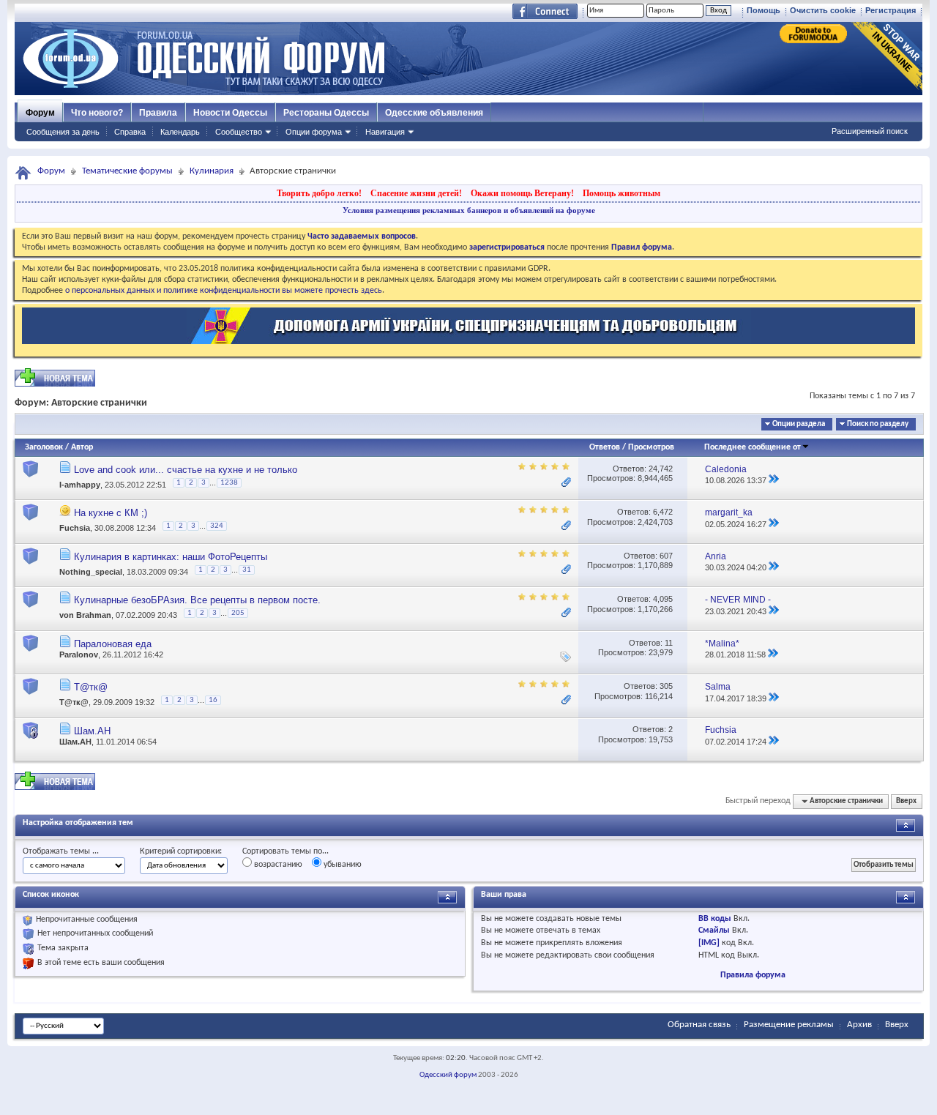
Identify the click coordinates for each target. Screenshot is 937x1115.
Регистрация (890, 10)
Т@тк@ (91, 687)
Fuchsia (74, 528)
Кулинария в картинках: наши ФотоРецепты (170, 556)
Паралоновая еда (113, 643)
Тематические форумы (127, 171)
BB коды (714, 918)
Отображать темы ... (61, 851)
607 (666, 555)
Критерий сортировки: (181, 851)
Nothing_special (90, 571)
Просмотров (651, 447)
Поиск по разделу (877, 424)
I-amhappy (79, 484)
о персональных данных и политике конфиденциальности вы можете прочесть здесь (223, 290)
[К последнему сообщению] (774, 480)
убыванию (341, 864)
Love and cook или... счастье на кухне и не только (185, 469)
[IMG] (709, 943)
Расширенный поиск (870, 131)
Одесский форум (448, 1075)
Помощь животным (621, 193)
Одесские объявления (434, 113)
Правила (158, 113)
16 (213, 700)
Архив (859, 1024)
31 (246, 570)
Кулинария (212, 171)
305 (666, 686)
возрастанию (277, 864)
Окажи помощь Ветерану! (522, 193)
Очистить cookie (823, 10)
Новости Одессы (230, 113)
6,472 (663, 511)
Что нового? (97, 113)
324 (216, 526)
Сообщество (238, 131)
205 (237, 613)
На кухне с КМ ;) (110, 512)
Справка (130, 131)
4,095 (663, 598)
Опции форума (313, 131)
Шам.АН (92, 731)
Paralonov (78, 654)
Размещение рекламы (789, 1024)
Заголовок (44, 447)
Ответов (604, 447)
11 (669, 642)
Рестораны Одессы (326, 113)
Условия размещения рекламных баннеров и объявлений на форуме (469, 210)
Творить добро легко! (319, 193)
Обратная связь (699, 1024)
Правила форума (752, 975)
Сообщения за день (63, 131)
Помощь (763, 10)
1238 (229, 483)
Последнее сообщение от (752, 447)
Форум (40, 113)
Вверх (906, 801)
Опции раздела (798, 424)
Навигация (385, 131)
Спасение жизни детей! (416, 193)
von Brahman (85, 615)
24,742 (661, 468)
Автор (82, 447)
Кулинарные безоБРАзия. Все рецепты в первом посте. (197, 599)
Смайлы (714, 930)
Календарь (180, 131)
